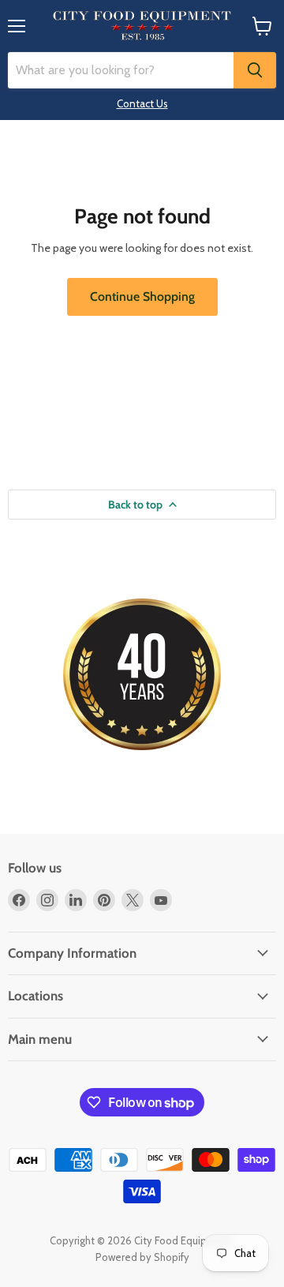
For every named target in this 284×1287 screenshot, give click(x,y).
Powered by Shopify (142, 1257)
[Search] (255, 70)
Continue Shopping (142, 296)
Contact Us (142, 103)
